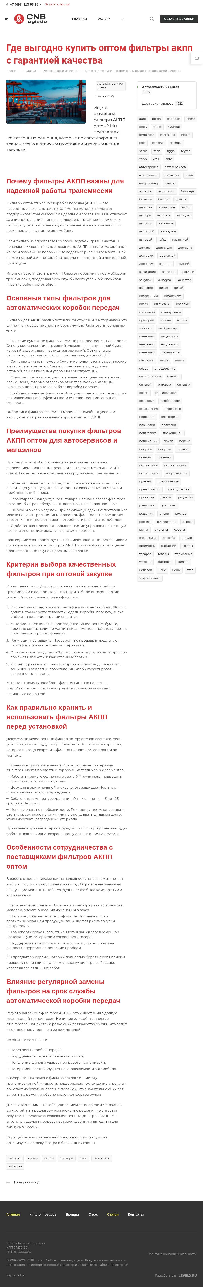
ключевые (162, 304)
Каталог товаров (42, 1214)
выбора (145, 215)
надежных (147, 352)
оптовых (183, 384)
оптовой (145, 384)
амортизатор (149, 183)
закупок (145, 280)
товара (188, 546)
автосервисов (175, 167)
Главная (13, 1214)
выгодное (166, 223)
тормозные (183, 554)
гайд (162, 239)
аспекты (145, 191)
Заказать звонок (57, 4)
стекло (187, 538)
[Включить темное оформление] (193, 4)
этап (190, 570)
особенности (170, 401)
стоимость (147, 546)
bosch (156, 118)
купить (33, 1158)
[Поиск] (152, 19)
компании (147, 312)
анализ (170, 183)
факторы (164, 562)
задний (183, 264)
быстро (163, 199)
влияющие (167, 207)
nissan (186, 135)
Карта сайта (15, 1275)
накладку (146, 360)
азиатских (171, 175)
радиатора (147, 505)
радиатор (185, 497)
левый (182, 320)
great (157, 127)
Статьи (113, 1214)
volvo (143, 159)
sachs (143, 151)
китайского (172, 296)
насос (164, 360)
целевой (145, 570)
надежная (147, 336)
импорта (164, 280)
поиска (184, 441)
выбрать (163, 215)
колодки (182, 304)
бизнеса (145, 199)
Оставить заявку (179, 18)
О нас (93, 1214)
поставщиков (149, 473)
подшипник (148, 441)
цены (176, 570)
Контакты (136, 1214)
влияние (145, 207)
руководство (166, 522)
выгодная (183, 215)
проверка (146, 497)
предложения (149, 489)
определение (165, 368)
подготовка (148, 433)
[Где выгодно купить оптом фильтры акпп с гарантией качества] (46, 101)
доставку (146, 264)
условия (145, 562)
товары (163, 554)
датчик (144, 247)
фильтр (183, 562)
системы (161, 529)
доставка (185, 247)
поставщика (148, 465)
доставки (146, 255)
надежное (147, 344)
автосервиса (148, 167)
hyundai (174, 127)
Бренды (72, 1214)
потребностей (176, 473)
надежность (170, 344)
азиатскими (148, 175)
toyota (185, 151)
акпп (83, 1158)
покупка (145, 449)
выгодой (145, 239)
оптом (49, 1158)
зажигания (147, 272)
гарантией (102, 1158)
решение (169, 505)
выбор (186, 207)
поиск (168, 441)
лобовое (145, 328)
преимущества (178, 489)
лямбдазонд (167, 328)
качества (15, 1166)
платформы (170, 417)
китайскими (148, 296)
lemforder (146, 135)
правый (145, 481)
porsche (158, 143)
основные (146, 401)
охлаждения (148, 409)
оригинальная (166, 393)
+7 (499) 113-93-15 (24, 4)
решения (146, 513)
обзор (143, 368)
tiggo (171, 151)
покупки (164, 449)
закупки (188, 272)
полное (183, 449)
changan (173, 118)
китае (163, 288)
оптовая (173, 376)
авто (168, 159)
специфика (147, 538)
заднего (165, 264)
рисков (180, 513)
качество (146, 288)
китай (178, 288)
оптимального (150, 376)
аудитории (166, 191)
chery (191, 118)
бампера (188, 191)
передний (147, 417)
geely (143, 127)
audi (142, 118)
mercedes (167, 135)
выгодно (14, 1158)
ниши (179, 360)
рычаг (143, 529)
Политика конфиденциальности (172, 1254)
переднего (172, 409)
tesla (157, 151)
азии (189, 175)
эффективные (149, 578)
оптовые (164, 384)
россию (145, 522)
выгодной (146, 231)
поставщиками (175, 465)
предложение (168, 481)
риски (164, 513)
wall (156, 159)
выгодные (168, 231)
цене (162, 570)
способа (169, 538)
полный (145, 457)
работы (166, 497)
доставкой (167, 255)
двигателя (164, 247)
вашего (181, 199)
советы (179, 529)
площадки (147, 425)
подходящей (172, 433)
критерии (146, 320)
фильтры (66, 1158)
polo (142, 143)
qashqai (176, 143)
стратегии (168, 546)
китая (143, 304)
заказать (168, 272)
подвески (168, 425)
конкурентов (171, 312)
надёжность (170, 352)
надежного (169, 336)
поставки (164, 457)
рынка (187, 522)
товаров (145, 554)
